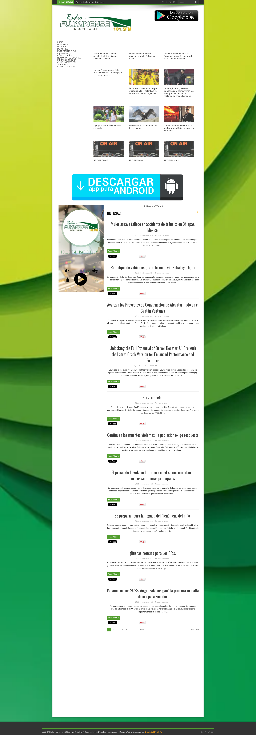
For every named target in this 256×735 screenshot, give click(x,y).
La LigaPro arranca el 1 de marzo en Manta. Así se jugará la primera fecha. (108, 72)
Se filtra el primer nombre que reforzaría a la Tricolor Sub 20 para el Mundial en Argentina (143, 91)
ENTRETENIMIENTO (66, 51)
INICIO (60, 42)
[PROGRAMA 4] (144, 158)
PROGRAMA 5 (100, 160)
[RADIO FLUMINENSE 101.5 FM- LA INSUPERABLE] (95, 33)
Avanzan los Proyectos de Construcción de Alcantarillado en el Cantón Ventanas (178, 56)
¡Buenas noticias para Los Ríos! (153, 553)
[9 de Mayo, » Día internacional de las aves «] (144, 123)
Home (148, 206)
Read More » (113, 251)
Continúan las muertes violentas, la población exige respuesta (153, 435)
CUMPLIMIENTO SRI (66, 62)
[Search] (196, 2)
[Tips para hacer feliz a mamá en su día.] (108, 123)
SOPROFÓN (62, 64)
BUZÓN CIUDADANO (66, 67)
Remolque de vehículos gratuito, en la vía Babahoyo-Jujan (142, 56)
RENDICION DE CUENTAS (69, 58)
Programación (152, 398)
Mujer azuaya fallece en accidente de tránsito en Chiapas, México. (104, 56)
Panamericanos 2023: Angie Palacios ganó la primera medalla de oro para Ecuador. (153, 593)
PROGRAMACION (65, 53)
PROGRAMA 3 (171, 160)
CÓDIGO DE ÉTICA (66, 56)
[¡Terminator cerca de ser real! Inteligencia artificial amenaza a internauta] (179, 123)
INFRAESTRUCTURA (66, 60)
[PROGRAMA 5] (108, 158)
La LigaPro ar (81, 2)
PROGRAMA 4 (136, 160)
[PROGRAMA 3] (179, 158)
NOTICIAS (62, 47)
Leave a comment (163, 235)
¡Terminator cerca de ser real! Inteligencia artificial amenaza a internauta (179, 128)
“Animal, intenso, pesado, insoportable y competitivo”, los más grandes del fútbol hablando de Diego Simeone (179, 92)
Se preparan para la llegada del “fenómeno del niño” (153, 516)
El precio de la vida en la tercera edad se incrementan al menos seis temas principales (152, 475)
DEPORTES (62, 49)
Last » (143, 630)
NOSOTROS (62, 44)
